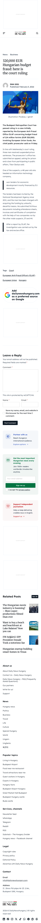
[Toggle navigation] (4, 33)
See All (34, 596)
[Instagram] (12, 919)
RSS (4, 830)
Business (6, 715)
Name (6, 400)
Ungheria (7, 743)
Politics (6, 711)
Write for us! (8, 689)
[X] (16, 919)
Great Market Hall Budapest (15, 793)
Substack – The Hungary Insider (16, 834)
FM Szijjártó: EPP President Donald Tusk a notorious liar (14, 640)
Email (24, 400)
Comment (8, 367)
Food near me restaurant (13, 768)
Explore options (19, 444)
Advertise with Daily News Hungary (18, 864)
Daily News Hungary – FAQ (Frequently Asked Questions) (19, 680)
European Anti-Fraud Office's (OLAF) (19, 275)
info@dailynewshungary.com (15, 880)
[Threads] (37, 919)
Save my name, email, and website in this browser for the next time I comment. (22, 413)
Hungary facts (9, 785)
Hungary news (9, 706)
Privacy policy (9, 855)
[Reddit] (32, 919)
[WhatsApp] (24, 919)
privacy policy (24, 490)
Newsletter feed (9, 814)
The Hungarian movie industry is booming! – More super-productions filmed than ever (14, 611)
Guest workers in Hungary (14, 776)
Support (6, 693)
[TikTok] (20, 919)
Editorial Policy (9, 860)
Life (4, 723)
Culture (6, 727)
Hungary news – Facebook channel (17, 838)
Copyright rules (9, 851)
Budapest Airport (10, 764)
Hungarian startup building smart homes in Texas (17, 650)
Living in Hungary (10, 760)
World (5, 735)
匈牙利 (5, 747)
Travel (5, 719)
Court (11, 270)
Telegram (7, 822)
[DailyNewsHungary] (20, 33)
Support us (17, 516)
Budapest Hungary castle (13, 797)
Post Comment (10, 423)
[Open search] (37, 33)
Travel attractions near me (14, 772)
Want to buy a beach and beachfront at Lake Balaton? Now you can (13, 627)
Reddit (5, 826)
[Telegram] (28, 919)
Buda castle (8, 801)
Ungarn (6, 739)
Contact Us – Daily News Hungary (17, 675)
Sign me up (20, 485)
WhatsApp (7, 818)
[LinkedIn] (4, 919)
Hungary (22, 280)
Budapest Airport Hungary (14, 789)
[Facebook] (8, 919)
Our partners (8, 685)
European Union (10, 280)
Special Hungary (10, 731)
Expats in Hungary (11, 780)
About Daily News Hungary (14, 671)
